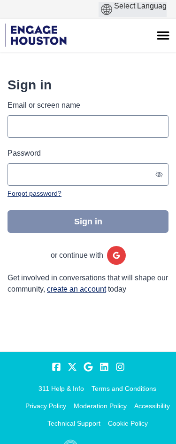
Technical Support (73, 423)
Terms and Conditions (124, 388)
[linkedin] (104, 366)
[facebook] (56, 366)
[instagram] (120, 366)
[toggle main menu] (163, 35)
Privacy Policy (45, 406)
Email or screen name (44, 105)
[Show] (159, 174)
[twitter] (72, 366)
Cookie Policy (128, 423)
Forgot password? (34, 193)
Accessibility (152, 406)
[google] (116, 255)
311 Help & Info (61, 388)
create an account (76, 289)
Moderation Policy (100, 406)
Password (24, 153)
